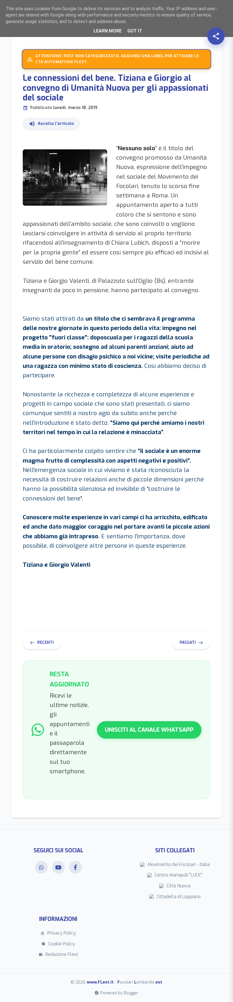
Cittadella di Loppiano (179, 897)
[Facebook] (75, 867)
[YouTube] (58, 867)
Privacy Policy (58, 933)
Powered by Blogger (119, 993)
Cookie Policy (58, 944)
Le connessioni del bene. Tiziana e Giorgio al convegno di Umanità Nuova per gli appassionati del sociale (115, 92)
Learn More (107, 31)
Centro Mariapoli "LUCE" (178, 875)
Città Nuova (178, 886)
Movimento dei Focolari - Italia (178, 864)
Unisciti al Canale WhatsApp (149, 730)
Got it (134, 31)
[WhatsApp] (41, 867)
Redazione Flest (58, 954)
